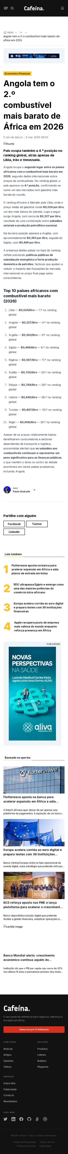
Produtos (42, 1048)
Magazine (42, 1066)
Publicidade (10, 1089)
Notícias (8, 1048)
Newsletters (10, 1101)
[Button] (6, 8)
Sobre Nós (9, 1083)
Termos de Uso (47, 1142)
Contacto (8, 1095)
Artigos (7, 1054)
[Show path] (21, 32)
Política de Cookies (26, 1146)
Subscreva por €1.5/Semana (34, 1029)
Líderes (41, 1054)
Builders (41, 1060)
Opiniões (8, 1060)
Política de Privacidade (24, 1142)
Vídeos (7, 1066)
